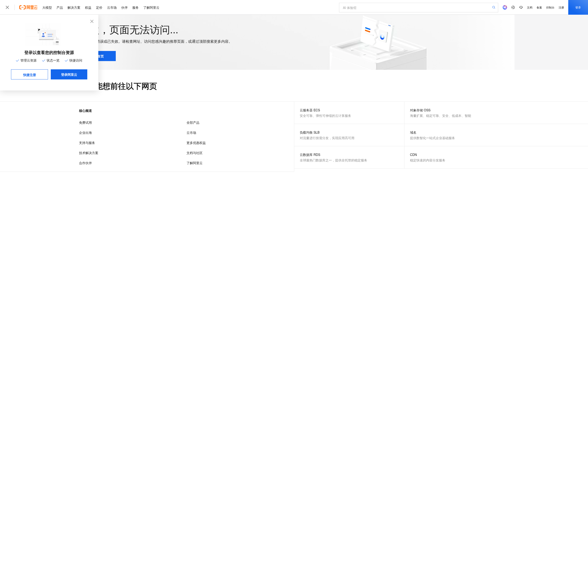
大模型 (47, 7)
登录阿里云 (69, 74)
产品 (60, 7)
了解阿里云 (151, 7)
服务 (135, 7)
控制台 (550, 7)
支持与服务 (87, 142)
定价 (99, 7)
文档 (529, 7)
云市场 (112, 7)
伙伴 (124, 7)
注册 (561, 7)
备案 (539, 7)
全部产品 (193, 122)
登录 (578, 7)
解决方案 (74, 7)
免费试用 (85, 122)
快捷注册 (29, 74)
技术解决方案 (88, 152)
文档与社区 (195, 152)
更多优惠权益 (196, 142)
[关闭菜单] (7, 7)
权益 (88, 7)
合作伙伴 (85, 162)
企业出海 (85, 132)
